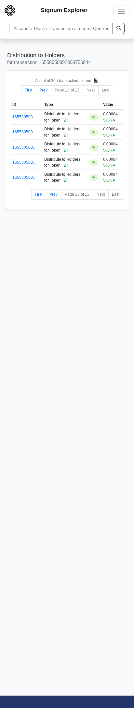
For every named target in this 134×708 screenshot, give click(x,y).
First (28, 90)
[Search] (119, 28)
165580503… (24, 117)
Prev (43, 90)
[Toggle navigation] (121, 11)
